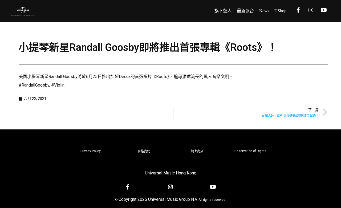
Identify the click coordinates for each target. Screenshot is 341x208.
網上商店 (197, 151)
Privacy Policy (90, 151)
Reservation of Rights (250, 151)
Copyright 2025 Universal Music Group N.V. (158, 199)
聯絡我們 (143, 151)
